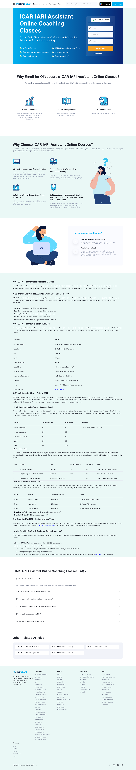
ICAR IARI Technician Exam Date (63, 653)
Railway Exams (39, 687)
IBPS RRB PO (61, 684)
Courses (44, 4)
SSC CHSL (60, 692)
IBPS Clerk (60, 682)
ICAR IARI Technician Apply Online (28, 653)
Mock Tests (52, 4)
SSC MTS (82, 687)
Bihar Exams (38, 722)
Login (105, 53)
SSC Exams (38, 677)
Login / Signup (118, 4)
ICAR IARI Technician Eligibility (62, 647)
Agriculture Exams (40, 702)
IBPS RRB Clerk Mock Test (87, 677)
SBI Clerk (59, 679)
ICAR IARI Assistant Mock (46, 525)
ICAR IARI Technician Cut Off (97, 647)
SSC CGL (59, 689)
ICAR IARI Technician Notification (28, 647)
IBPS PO (59, 677)
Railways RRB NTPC (62, 694)
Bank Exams (105, 679)
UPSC (36, 682)
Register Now (100, 48)
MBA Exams (38, 684)
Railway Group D (62, 709)
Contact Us (16, 751)
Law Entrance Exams (41, 699)
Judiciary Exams (39, 697)
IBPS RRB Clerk (61, 687)
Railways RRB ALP (85, 689)
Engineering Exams (40, 704)
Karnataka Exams (40, 692)
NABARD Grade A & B (63, 699)
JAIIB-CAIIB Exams (40, 689)
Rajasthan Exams (40, 712)
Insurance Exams (107, 682)
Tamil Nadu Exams (40, 694)
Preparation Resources (108, 677)
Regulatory (38, 679)
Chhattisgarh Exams (40, 737)
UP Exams (38, 709)
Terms (14, 756)
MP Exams (38, 724)
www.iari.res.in (59, 389)
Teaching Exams (39, 729)
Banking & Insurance (41, 674)
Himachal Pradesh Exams (42, 734)
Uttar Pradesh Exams (108, 699)
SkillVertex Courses (40, 739)
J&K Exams (38, 707)
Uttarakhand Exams (40, 714)
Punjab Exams (39, 717)
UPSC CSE (60, 702)
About (14, 746)
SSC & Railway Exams (108, 684)
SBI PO (59, 674)
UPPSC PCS (60, 704)
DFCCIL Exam (61, 707)
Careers (15, 748)
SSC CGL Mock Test (85, 674)
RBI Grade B (60, 697)
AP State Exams (39, 732)
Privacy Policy (16, 753)
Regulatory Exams (107, 687)
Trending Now (106, 674)
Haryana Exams (39, 719)
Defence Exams (39, 727)
